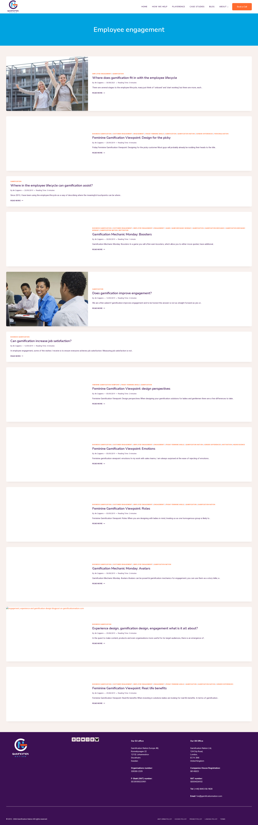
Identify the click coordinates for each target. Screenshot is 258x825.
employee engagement (101, 74)
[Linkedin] (74, 739)
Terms (222, 819)
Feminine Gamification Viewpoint (106, 385)
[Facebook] (78, 739)
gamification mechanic (214, 228)
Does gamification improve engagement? (122, 293)
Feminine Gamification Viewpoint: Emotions (123, 448)
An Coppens (99, 83)
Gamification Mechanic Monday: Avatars (121, 568)
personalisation (221, 134)
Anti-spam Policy (165, 819)
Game (168, 228)
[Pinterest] (92, 739)
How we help (159, 6)
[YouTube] (83, 739)
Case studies (197, 6)
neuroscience (239, 445)
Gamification (118, 74)
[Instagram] (88, 739)
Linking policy (211, 819)
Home (144, 6)
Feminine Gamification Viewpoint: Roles (121, 508)
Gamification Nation (186, 134)
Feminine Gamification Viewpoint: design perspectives (131, 388)
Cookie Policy (181, 819)
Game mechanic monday (181, 228)
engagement (139, 134)
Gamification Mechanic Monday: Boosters (122, 234)
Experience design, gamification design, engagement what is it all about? (145, 628)
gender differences (204, 134)
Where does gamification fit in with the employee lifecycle (134, 78)
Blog (212, 6)
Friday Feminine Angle (154, 134)
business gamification (101, 134)
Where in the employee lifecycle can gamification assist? (51, 185)
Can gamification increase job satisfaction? (40, 341)
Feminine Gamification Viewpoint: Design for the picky (131, 137)
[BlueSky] (97, 739)
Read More (98, 93)
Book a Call (242, 7)
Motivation (123, 230)
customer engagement (122, 134)
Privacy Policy (196, 819)
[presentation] (47, 83)
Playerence (178, 6)
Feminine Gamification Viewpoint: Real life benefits (129, 688)
